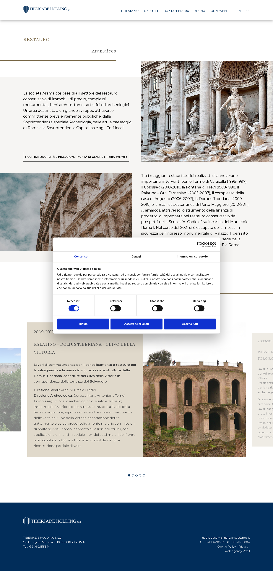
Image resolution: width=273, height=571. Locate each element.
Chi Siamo (130, 11)
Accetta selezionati (136, 323)
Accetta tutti (190, 323)
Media (199, 11)
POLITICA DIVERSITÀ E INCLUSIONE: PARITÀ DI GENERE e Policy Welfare (76, 157)
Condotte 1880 (176, 11)
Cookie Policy (226, 546)
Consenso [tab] (80, 256)
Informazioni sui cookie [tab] (192, 256)
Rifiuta (83, 323)
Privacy (243, 546)
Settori (151, 11)
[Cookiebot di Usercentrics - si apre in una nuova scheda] (199, 244)
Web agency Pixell (237, 551)
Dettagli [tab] (136, 256)
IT (239, 11)
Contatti (219, 11)
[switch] (115, 308)
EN (247, 11)
